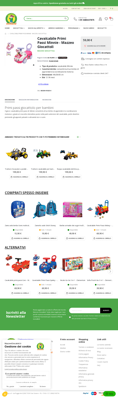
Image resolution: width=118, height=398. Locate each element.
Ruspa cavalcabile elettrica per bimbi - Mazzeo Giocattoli (69, 169)
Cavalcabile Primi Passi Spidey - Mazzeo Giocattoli (45, 280)
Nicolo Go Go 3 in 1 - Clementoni (72, 280)
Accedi (65, 8)
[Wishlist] (106, 18)
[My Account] (100, 18)
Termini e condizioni (86, 347)
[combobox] (46, 18)
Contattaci (75, 8)
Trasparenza (83, 364)
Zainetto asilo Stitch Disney (45, 225)
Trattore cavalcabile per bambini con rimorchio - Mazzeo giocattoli (43, 169)
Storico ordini (65, 351)
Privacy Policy (92, 318)
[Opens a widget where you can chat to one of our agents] (109, 394)
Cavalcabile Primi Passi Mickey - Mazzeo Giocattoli (100, 225)
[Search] (65, 18)
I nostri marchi (102, 362)
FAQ (98, 365)
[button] (34, 65)
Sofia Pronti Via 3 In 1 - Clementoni (100, 280)
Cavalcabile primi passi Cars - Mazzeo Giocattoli (18, 280)
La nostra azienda (104, 345)
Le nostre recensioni (104, 348)
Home (5, 33)
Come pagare (84, 354)
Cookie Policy (84, 361)
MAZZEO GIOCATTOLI (46, 51)
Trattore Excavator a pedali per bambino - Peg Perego (17, 169)
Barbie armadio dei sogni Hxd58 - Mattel (73, 225)
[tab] (10, 99)
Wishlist (63, 348)
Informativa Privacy (86, 357)
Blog (98, 351)
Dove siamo (101, 355)
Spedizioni (82, 386)
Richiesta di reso (85, 350)
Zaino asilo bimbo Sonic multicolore (18, 225)
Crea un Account (90, 8)
